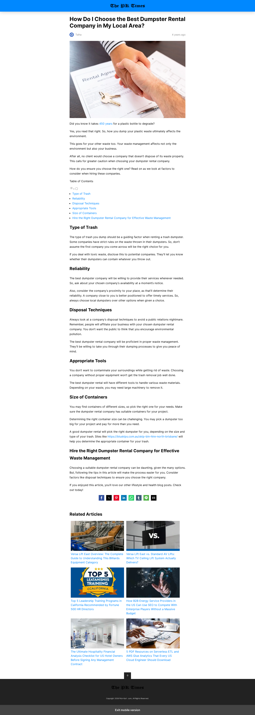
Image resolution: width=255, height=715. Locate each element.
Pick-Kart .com (127, 6)
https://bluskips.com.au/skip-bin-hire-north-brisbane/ (143, 436)
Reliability (78, 198)
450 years (105, 123)
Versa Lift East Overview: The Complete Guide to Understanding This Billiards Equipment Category (97, 558)
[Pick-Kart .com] (127, 687)
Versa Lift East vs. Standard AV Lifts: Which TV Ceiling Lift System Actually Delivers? (151, 558)
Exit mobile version (127, 710)
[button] (101, 498)
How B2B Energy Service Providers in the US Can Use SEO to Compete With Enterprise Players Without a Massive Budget (151, 607)
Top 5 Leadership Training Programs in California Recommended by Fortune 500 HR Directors (96, 605)
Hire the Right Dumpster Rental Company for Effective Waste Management (121, 218)
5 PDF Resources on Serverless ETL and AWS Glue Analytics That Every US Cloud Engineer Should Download (152, 656)
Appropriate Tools (84, 208)
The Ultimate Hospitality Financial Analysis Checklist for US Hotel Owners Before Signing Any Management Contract (97, 658)
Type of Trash (81, 193)
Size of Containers (84, 213)
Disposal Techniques (85, 203)
